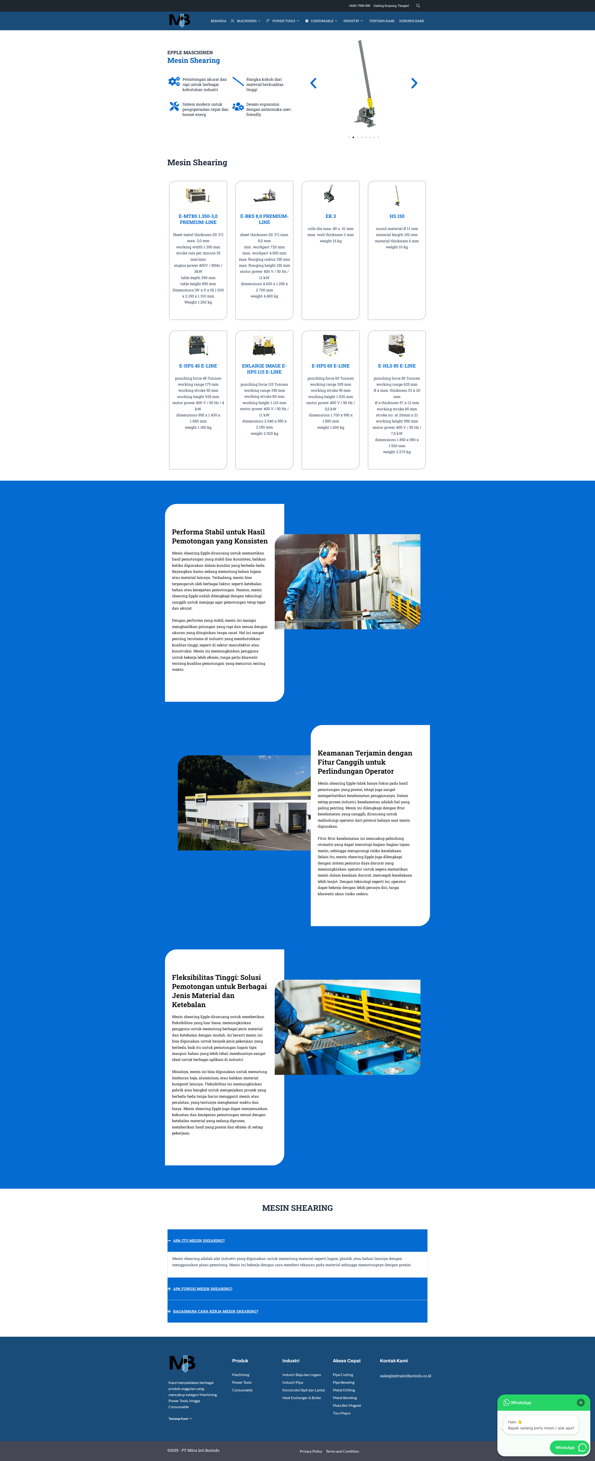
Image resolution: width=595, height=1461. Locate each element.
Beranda (218, 21)
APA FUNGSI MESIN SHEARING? (202, 1288)
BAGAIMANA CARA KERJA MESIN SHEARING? (215, 1311)
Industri (351, 21)
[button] (418, 5)
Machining (247, 21)
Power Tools (283, 21)
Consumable (322, 21)
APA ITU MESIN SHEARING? (199, 1240)
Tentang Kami (382, 21)
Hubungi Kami (411, 21)
